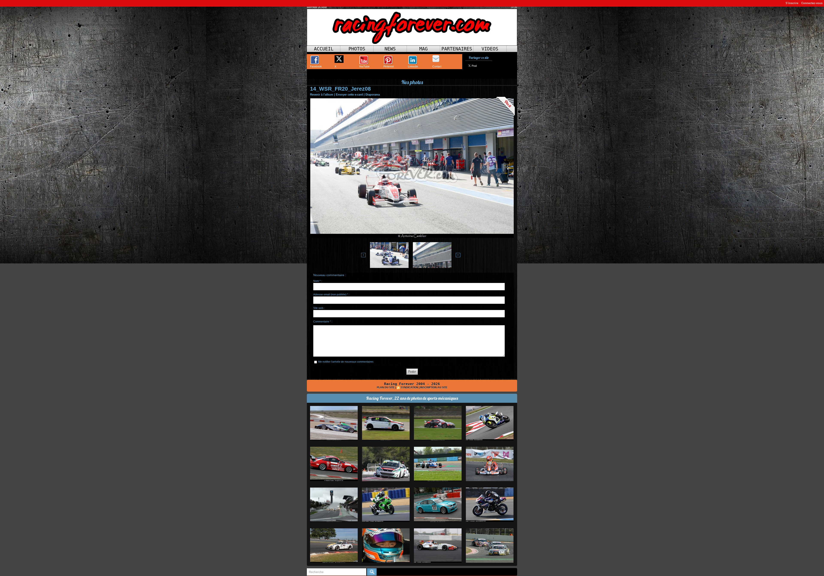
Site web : (319, 308)
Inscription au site (433, 387)
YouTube (364, 66)
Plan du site (386, 387)
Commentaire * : (322, 321)
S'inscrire (792, 3)
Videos (490, 49)
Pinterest (388, 66)
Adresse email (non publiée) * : (331, 294)
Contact (436, 66)
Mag (423, 49)
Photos (356, 49)
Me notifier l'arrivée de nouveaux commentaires (345, 361)
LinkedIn (413, 66)
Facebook (316, 66)
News (390, 49)
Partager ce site (479, 58)
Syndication (409, 387)
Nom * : (317, 281)
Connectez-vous (811, 3)
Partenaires (456, 49)
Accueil (323, 49)
